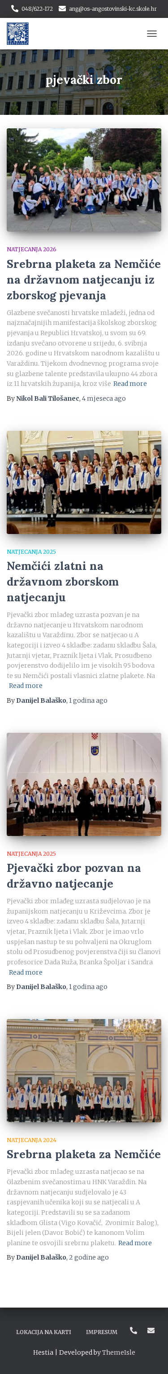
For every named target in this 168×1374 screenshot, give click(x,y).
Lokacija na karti (43, 1332)
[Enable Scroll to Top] (150, 1356)
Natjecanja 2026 (31, 249)
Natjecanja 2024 (31, 1140)
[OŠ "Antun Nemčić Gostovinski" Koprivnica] (21, 33)
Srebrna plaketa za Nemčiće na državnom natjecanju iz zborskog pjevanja (84, 279)
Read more (130, 384)
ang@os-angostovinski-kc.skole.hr (113, 8)
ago (104, 398)
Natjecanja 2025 (31, 551)
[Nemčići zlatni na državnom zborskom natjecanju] (84, 482)
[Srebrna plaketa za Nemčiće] (84, 1070)
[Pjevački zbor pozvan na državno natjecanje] (84, 784)
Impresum (101, 1332)
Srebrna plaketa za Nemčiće (84, 1154)
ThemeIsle (118, 1352)
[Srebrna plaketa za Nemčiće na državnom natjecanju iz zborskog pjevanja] (84, 180)
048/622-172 (37, 8)
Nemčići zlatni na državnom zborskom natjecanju (63, 581)
